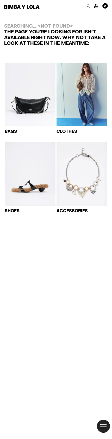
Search (88, 6)
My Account (96, 5)
